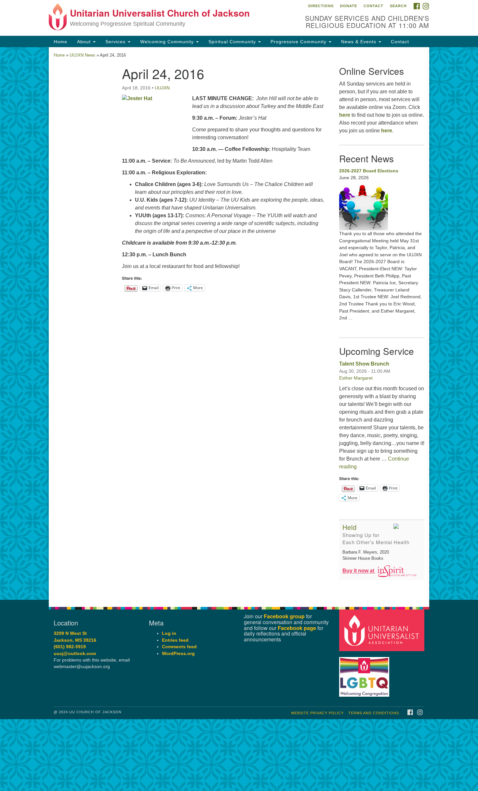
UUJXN (162, 87)
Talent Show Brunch (364, 364)
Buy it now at (359, 571)
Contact (373, 6)
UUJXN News (82, 55)
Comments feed (179, 646)
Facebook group (284, 616)
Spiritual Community (233, 41)
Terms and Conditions (373, 713)
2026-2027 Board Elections (368, 170)
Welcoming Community (167, 41)
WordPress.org (178, 653)
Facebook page (297, 628)
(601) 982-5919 (70, 646)
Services (116, 41)
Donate (348, 6)
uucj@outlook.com (75, 653)
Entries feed (175, 640)
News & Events (359, 41)
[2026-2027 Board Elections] (382, 205)
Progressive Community (299, 41)
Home (60, 41)
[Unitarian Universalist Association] (382, 630)
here (344, 115)
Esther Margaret (356, 378)
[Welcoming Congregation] (365, 673)
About (84, 41)
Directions (321, 6)
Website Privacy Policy (317, 713)
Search (398, 6)
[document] (239, 323)
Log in (169, 633)
